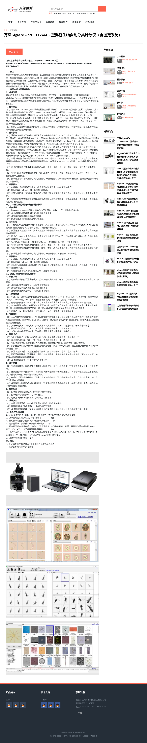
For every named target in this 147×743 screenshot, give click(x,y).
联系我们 (90, 22)
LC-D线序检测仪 (127, 117)
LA (91, 13)
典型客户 (63, 22)
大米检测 (121, 56)
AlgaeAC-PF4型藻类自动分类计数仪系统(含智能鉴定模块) (127, 296)
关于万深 (22, 22)
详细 (80, 713)
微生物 (120, 102)
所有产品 (121, 114)
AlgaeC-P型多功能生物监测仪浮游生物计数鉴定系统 (128, 238)
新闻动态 (50, 22)
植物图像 (121, 79)
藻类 (64, 13)
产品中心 (35, 22)
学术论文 (76, 22)
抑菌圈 (83, 13)
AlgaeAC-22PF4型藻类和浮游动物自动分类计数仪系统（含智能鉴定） (128, 214)
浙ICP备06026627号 (59, 736)
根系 (59, 13)
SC (88, 13)
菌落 (78, 13)
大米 (74, 13)
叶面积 (69, 13)
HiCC (95, 13)
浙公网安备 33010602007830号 (83, 736)
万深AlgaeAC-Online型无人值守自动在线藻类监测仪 (128, 249)
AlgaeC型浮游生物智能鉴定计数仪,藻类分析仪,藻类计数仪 (127, 202)
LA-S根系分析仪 (127, 83)
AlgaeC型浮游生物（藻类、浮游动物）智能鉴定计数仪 (128, 226)
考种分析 (121, 68)
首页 (10, 22)
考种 (55, 13)
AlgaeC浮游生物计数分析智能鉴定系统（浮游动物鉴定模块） (128, 273)
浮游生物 (121, 91)
